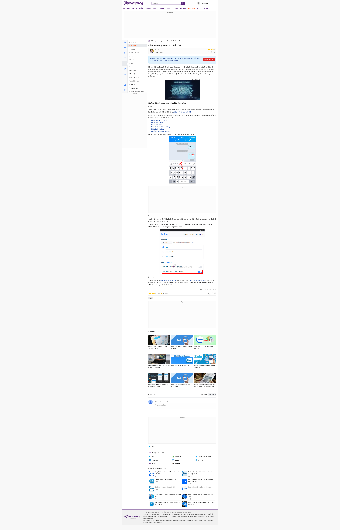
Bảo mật (157, 512)
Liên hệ (174, 512)
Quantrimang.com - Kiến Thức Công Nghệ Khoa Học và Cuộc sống (134, 3)
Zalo (180, 41)
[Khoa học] (124, 90)
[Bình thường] (211, 49)
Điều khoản (152, 512)
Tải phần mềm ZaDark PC (159, 120)
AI (133, 8)
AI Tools (175, 8)
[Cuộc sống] (124, 84)
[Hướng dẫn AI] (124, 53)
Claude (148, 8)
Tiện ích (205, 8)
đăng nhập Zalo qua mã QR (198, 280)
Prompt (169, 8)
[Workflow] (124, 58)
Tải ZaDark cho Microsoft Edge (161, 127)
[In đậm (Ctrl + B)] (160, 401)
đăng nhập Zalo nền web (168, 280)
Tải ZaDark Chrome (157, 122)
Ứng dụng (162, 41)
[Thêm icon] (156, 401)
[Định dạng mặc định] (167, 401)
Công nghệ (191, 8)
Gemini (162, 8)
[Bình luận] (208, 52)
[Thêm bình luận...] (185, 406)
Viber (153, 463)
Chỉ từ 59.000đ (208, 59)
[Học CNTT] (124, 68)
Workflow (183, 8)
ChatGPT (155, 8)
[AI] (124, 42)
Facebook (155, 460)
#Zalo (150, 298)
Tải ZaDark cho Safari (158, 129)
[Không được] (208, 49)
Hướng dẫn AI (140, 8)
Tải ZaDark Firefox (157, 125)
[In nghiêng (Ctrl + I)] (163, 401)
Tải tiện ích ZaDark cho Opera (160, 131)
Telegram (200, 460)
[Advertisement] (170, 25)
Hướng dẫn (163, 512)
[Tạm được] (210, 49)
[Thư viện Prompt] (124, 47)
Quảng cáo (179, 512)
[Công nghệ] (124, 63)
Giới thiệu (145, 512)
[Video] (124, 79)
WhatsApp (178, 456)
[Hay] (213, 49)
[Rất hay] (214, 49)
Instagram (178, 463)
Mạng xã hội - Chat (172, 41)
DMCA (189, 512)
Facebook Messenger (204, 456)
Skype (177, 460)
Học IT (199, 8)
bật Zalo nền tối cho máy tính (182, 112)
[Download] (124, 74)
